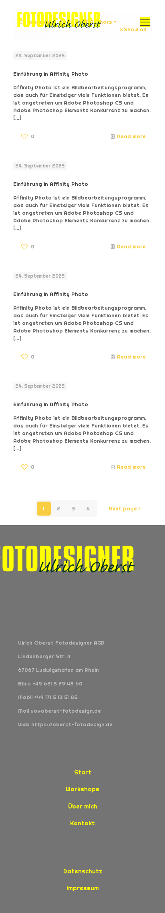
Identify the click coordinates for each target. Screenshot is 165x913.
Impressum (82, 888)
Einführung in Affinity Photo (50, 74)
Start (82, 772)
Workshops (82, 789)
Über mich (82, 806)
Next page (123, 508)
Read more (131, 136)
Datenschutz (82, 871)
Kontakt (82, 823)
